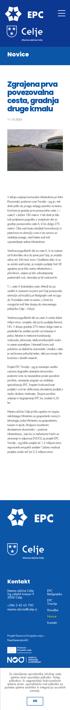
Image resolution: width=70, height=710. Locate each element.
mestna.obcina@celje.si (22, 609)
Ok (35, 701)
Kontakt (52, 622)
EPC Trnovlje (52, 602)
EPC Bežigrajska (54, 592)
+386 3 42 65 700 (20, 605)
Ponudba (52, 610)
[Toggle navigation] (61, 13)
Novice (51, 616)
